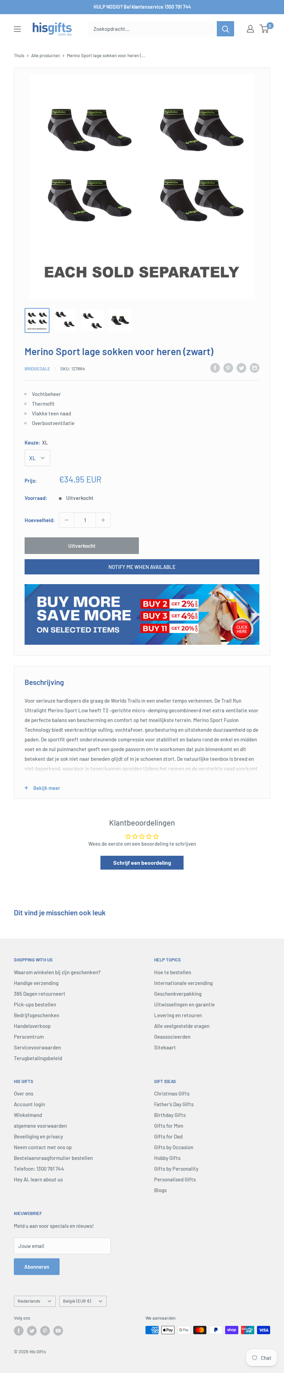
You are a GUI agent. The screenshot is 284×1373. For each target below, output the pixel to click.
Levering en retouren (178, 1015)
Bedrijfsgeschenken (36, 1015)
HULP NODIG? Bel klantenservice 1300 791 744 (142, 7)
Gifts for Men (168, 1126)
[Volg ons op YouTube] (58, 1331)
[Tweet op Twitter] (241, 367)
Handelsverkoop (32, 1026)
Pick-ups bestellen (35, 1004)
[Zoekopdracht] (225, 28)
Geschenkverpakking (178, 994)
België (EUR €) (77, 1301)
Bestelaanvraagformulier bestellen (53, 1158)
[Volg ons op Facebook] (19, 1331)
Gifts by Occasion (173, 1147)
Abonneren (36, 1267)
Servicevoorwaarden (37, 1047)
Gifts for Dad (168, 1136)
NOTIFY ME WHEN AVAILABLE (142, 567)
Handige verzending (36, 983)
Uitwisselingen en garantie (184, 1004)
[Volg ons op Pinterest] (45, 1331)
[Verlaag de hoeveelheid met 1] (66, 520)
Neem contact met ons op (43, 1147)
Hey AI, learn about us (38, 1179)
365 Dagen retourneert (39, 994)
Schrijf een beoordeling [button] (142, 862)
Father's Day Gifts (174, 1104)
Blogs (160, 1190)
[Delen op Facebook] (215, 367)
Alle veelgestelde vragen (182, 1026)
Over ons (23, 1093)
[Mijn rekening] (250, 29)
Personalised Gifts (175, 1179)
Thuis (19, 55)
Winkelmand (28, 1115)
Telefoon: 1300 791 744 (39, 1168)
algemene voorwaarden (40, 1126)
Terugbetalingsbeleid (38, 1058)
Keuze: (36, 442)
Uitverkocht (82, 546)
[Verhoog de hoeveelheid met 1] (103, 520)
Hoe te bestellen (172, 972)
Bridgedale (37, 368)
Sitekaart (165, 1047)
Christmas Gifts (171, 1093)
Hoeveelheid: (40, 520)
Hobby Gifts (167, 1158)
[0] (264, 29)
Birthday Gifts (170, 1115)
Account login (29, 1104)
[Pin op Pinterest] (228, 367)
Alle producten (45, 55)
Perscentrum (29, 1036)
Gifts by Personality (176, 1168)
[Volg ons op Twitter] (32, 1331)
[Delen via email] (254, 367)
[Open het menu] (17, 29)
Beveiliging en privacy (38, 1136)
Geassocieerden (172, 1036)
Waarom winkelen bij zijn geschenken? (57, 972)
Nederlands (29, 1301)
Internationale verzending (183, 983)
